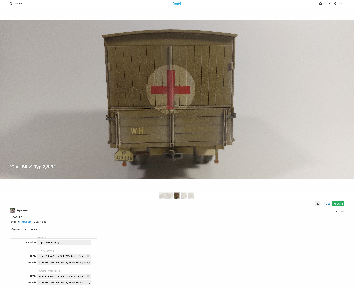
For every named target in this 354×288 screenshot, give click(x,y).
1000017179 (19, 217)
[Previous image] (11, 196)
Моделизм (25, 221)
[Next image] (343, 196)
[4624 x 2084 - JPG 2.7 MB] (317, 203)
